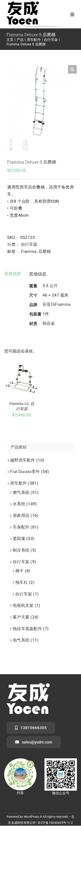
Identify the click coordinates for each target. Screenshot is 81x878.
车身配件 (21, 527)
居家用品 (21, 515)
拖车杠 (21, 582)
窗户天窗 (21, 617)
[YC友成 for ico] (22, 3)
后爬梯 (44, 251)
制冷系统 (21, 550)
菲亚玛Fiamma (57, 304)
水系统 (19, 503)
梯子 (19, 570)
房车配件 (18, 483)
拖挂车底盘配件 (27, 628)
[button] (72, 69)
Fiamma (29, 251)
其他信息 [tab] (12, 273)
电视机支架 (23, 605)
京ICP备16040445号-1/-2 (55, 822)
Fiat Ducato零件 (25, 471)
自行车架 (29, 244)
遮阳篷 (19, 538)
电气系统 (21, 640)
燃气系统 (21, 492)
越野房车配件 (22, 460)
